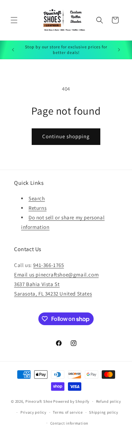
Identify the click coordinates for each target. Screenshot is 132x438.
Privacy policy (33, 412)
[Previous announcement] (13, 49)
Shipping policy (103, 412)
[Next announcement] (119, 49)
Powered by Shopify (71, 401)
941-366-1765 (48, 265)
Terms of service (67, 412)
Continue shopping (66, 136)
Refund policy (108, 401)
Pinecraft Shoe (39, 401)
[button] (14, 20)
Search (37, 198)
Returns (37, 208)
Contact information (69, 423)
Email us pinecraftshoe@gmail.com (56, 274)
